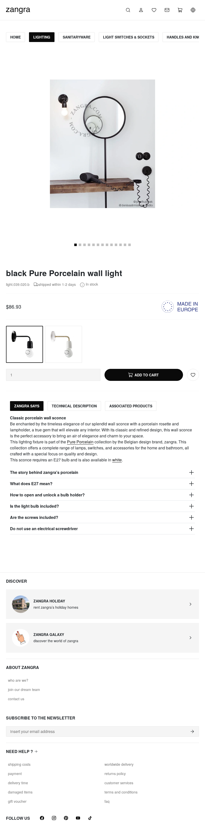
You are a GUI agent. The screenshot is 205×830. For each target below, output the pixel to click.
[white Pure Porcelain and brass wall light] (63, 344)
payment (15, 773)
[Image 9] (111, 245)
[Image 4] (89, 245)
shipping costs (19, 764)
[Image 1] (75, 245)
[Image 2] (80, 245)
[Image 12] (125, 245)
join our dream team (24, 689)
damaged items (20, 791)
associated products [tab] (130, 405)
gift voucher (17, 801)
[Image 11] (120, 245)
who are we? (18, 680)
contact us (16, 698)
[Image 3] (84, 245)
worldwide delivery (119, 764)
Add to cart (146, 374)
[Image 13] (129, 245)
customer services (118, 782)
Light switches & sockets (128, 37)
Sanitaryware (76, 37)
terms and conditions (121, 791)
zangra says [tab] (26, 405)
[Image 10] (116, 245)
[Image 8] (107, 245)
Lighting (41, 37)
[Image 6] (98, 245)
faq (107, 801)
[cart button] (180, 10)
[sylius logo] (18, 9)
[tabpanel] (102, 474)
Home (15, 37)
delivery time (18, 782)
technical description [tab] (74, 405)
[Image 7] (102, 245)
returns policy (115, 773)
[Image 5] (93, 245)
